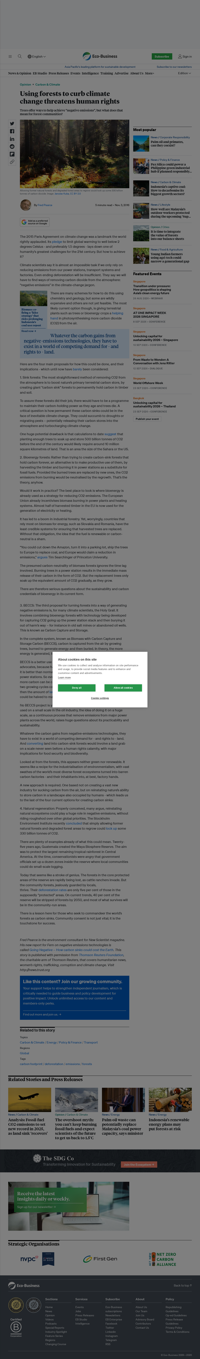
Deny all (76, 687)
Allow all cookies (123, 687)
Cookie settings (100, 698)
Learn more (64, 677)
